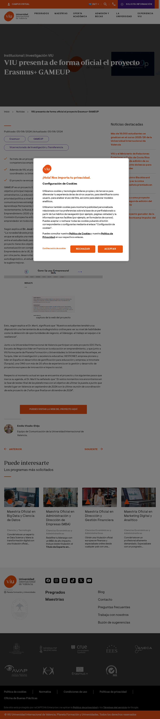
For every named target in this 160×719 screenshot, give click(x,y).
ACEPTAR (110, 249)
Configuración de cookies (54, 248)
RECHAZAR (83, 249)
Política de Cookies (80, 234)
